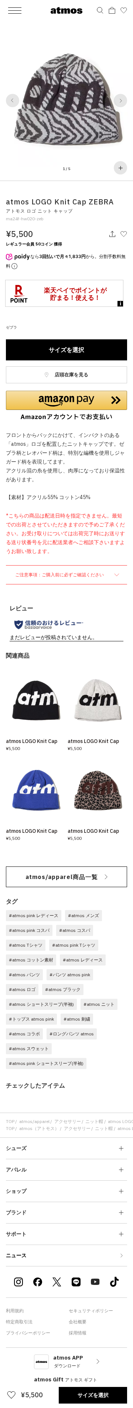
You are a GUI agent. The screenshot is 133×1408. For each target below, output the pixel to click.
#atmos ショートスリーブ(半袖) (41, 1004)
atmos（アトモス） (39, 1128)
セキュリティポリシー (91, 1310)
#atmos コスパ (74, 930)
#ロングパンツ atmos (72, 1034)
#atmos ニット (99, 1004)
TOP (10, 1121)
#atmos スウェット (29, 1048)
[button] (12, 100)
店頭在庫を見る (71, 374)
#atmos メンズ (83, 915)
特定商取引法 (19, 1321)
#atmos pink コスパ (29, 930)
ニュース (16, 1255)
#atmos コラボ (24, 1034)
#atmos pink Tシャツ (73, 945)
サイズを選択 (66, 349)
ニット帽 (94, 1121)
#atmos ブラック (63, 989)
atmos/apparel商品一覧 (61, 877)
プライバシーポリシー (28, 1333)
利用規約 (15, 1310)
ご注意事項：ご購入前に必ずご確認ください (60, 574)
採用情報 (77, 1333)
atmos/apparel (34, 1121)
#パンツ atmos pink (70, 974)
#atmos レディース (83, 960)
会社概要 (77, 1321)
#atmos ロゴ (22, 989)
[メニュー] (14, 10)
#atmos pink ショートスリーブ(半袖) (46, 1063)
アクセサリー (67, 1121)
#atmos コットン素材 (31, 960)
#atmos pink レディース (33, 915)
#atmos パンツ (24, 974)
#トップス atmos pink (31, 1019)
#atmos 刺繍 (77, 1019)
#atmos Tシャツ (25, 945)
